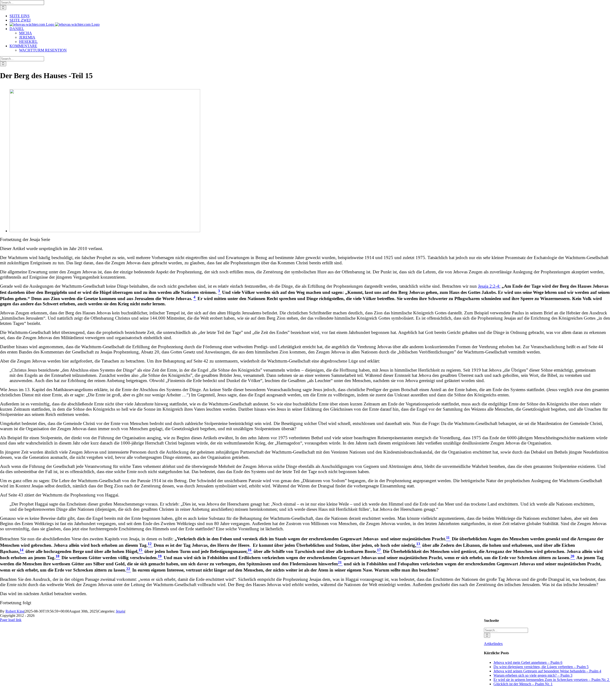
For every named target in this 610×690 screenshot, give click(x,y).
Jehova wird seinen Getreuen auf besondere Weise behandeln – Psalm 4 (547, 671)
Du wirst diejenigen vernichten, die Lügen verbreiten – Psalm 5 (541, 667)
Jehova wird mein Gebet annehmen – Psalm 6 (527, 662)
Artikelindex (493, 644)
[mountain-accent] (105, 231)
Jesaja (120, 611)
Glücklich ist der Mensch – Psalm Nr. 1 (523, 684)
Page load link (10, 620)
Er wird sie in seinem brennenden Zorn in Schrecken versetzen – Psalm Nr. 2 (551, 680)
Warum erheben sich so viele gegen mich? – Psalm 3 (532, 675)
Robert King (14, 611)
